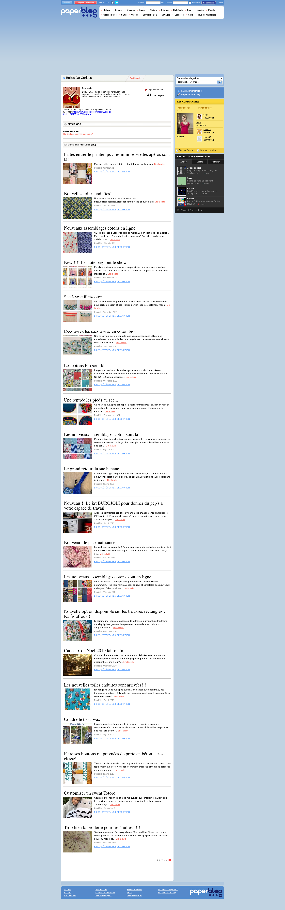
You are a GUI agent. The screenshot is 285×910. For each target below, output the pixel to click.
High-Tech (178, 10)
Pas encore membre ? (191, 91)
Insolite (200, 10)
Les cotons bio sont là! (85, 365)
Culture (106, 10)
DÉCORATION (123, 172)
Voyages (166, 15)
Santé (124, 15)
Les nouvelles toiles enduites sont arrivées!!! (105, 685)
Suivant (169, 860)
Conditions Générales (105, 892)
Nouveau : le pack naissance (89, 542)
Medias (153, 10)
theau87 (207, 137)
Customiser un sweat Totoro (89, 793)
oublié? (220, 2)
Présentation (101, 889)
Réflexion (216, 162)
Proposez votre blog (190, 94)
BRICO (97, 172)
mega (198, 122)
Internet (165, 10)
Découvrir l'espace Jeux (191, 210)
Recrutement (70, 895)
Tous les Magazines (207, 15)
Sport (189, 10)
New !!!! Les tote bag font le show (95, 262)
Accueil (67, 2)
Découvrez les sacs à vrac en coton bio (99, 331)
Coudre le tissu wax (82, 719)
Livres (142, 10)
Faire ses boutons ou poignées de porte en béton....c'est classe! (114, 756)
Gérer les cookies (134, 895)
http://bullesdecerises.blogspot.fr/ (78, 134)
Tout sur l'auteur (186, 150)
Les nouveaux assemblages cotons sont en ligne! (108, 576)
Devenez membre (208, 150)
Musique (131, 10)
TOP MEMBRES (205, 108)
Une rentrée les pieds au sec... (91, 400)
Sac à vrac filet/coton (83, 296)
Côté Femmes (110, 15)
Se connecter (208, 3)
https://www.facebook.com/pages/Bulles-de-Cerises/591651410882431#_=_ (87, 113)
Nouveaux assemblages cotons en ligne (99, 228)
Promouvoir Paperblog (168, 889)
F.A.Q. (129, 892)
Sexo (190, 15)
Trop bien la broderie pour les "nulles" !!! (102, 827)
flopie (206, 115)
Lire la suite (159, 164)
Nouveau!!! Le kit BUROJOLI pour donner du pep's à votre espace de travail (113, 505)
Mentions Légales (103, 895)
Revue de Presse (134, 889)
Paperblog (79, 12)
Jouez (208, 173)
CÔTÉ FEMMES (108, 172)
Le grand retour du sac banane (91, 468)
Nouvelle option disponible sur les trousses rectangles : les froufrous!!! (114, 613)
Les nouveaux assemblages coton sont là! (102, 434)
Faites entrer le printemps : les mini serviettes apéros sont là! (117, 156)
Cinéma (118, 10)
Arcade (183, 162)
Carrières (179, 15)
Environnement (150, 15)
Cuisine (134, 15)
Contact (67, 892)
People (211, 10)
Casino (200, 162)
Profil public (135, 78)
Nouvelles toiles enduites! (87, 193)
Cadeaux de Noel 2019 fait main (93, 650)
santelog (207, 129)
